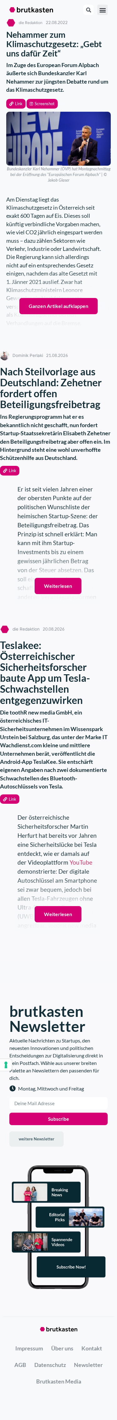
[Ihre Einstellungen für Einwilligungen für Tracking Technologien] (6, 1065)
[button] (16, 104)
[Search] (88, 10)
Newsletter (88, 1364)
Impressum (29, 1348)
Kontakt (91, 1348)
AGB (20, 1364)
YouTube (81, 862)
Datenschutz (50, 1364)
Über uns (62, 1348)
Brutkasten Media (58, 1381)
